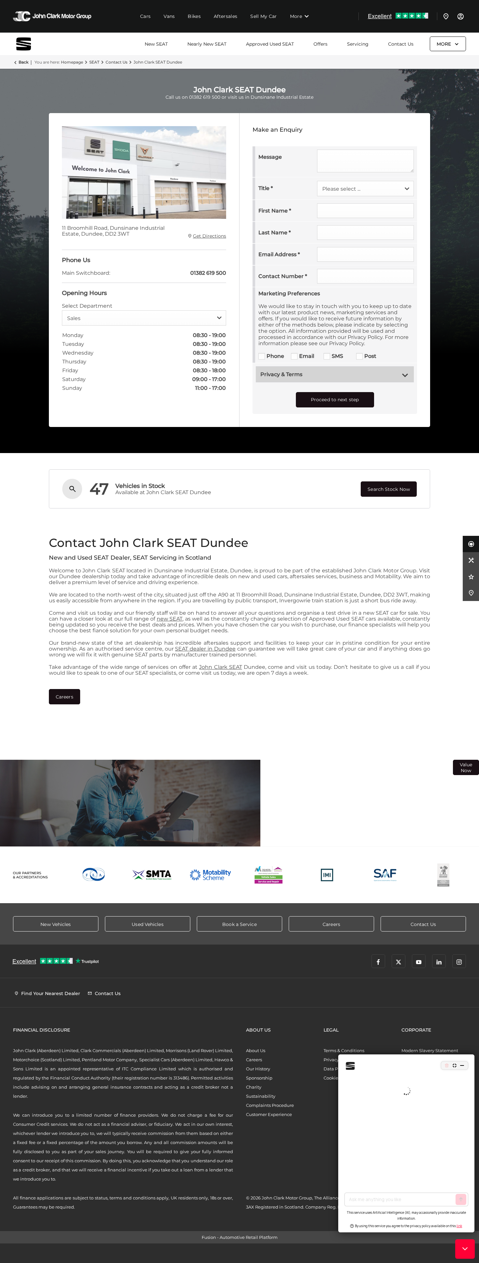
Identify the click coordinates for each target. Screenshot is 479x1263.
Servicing (358, 44)
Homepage (72, 62)
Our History (258, 1068)
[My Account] (460, 16)
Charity (253, 1087)
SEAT (94, 62)
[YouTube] (419, 961)
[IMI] (327, 875)
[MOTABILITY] (210, 875)
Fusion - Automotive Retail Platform (240, 1237)
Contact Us (401, 44)
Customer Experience (269, 1114)
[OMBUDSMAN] (268, 875)
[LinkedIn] (439, 961)
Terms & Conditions (344, 1050)
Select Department (87, 306)
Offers (320, 44)
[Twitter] (398, 961)
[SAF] (385, 875)
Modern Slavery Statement (429, 1050)
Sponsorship (259, 1077)
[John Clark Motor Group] (52, 16)
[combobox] (144, 318)
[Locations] (446, 16)
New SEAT (156, 44)
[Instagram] (459, 961)
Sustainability (260, 1096)
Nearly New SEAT (206, 44)
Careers (254, 1059)
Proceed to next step (335, 400)
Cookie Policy (338, 1077)
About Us (255, 1050)
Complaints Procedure (270, 1105)
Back (23, 62)
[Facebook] (378, 961)
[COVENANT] (443, 875)
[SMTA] (152, 875)
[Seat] (32, 44)
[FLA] (94, 875)
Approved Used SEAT (270, 44)
